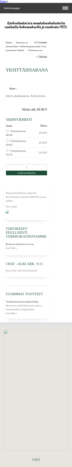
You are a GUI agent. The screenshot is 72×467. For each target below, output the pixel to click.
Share (3, 1)
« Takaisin (41, 56)
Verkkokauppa (12, 8)
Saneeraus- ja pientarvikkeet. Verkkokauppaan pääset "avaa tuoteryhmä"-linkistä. (26, 46)
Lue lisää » (11, 247)
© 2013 (36, 459)
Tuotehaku (42, 42)
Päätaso (9, 42)
